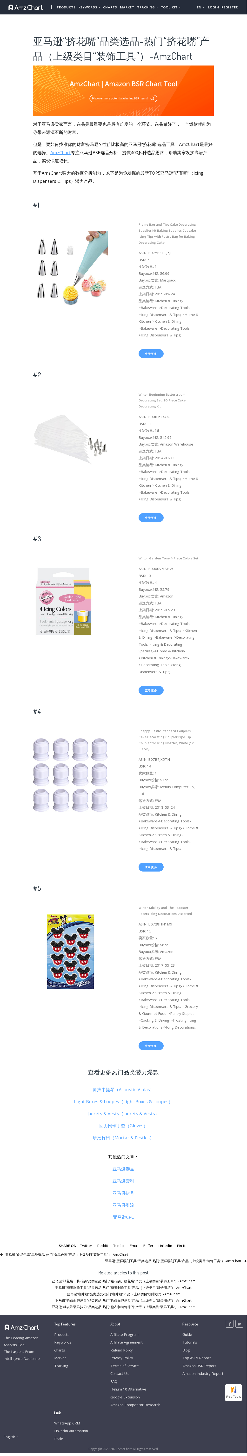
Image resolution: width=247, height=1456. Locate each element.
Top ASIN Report (196, 1357)
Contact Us (119, 1373)
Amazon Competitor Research (135, 1404)
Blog (186, 1350)
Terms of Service (124, 1365)
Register (229, 7)
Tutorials (189, 1342)
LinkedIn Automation (71, 1430)
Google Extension (125, 1397)
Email (134, 1245)
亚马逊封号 (123, 1193)
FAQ (113, 1381)
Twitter (86, 1245)
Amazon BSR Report (199, 1365)
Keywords (62, 1342)
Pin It (181, 1245)
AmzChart (60, 152)
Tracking (61, 1365)
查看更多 (151, 353)
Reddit (102, 1245)
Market (127, 7)
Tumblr (119, 1245)
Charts (110, 7)
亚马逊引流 (123, 1205)
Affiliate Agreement (126, 1342)
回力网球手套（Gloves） (123, 1125)
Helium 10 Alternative (128, 1389)
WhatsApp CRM (67, 1423)
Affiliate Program (124, 1334)
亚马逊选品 (123, 1169)
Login (213, 7)
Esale (58, 1438)
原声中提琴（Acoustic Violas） (123, 1089)
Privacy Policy (121, 1357)
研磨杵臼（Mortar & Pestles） (123, 1138)
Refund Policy (121, 1350)
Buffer (148, 1245)
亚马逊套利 (123, 1181)
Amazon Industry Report (202, 1373)
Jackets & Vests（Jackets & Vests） (123, 1113)
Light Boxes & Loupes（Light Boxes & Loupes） (123, 1101)
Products (66, 7)
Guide (187, 1334)
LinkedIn (165, 1245)
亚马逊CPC (123, 1217)
